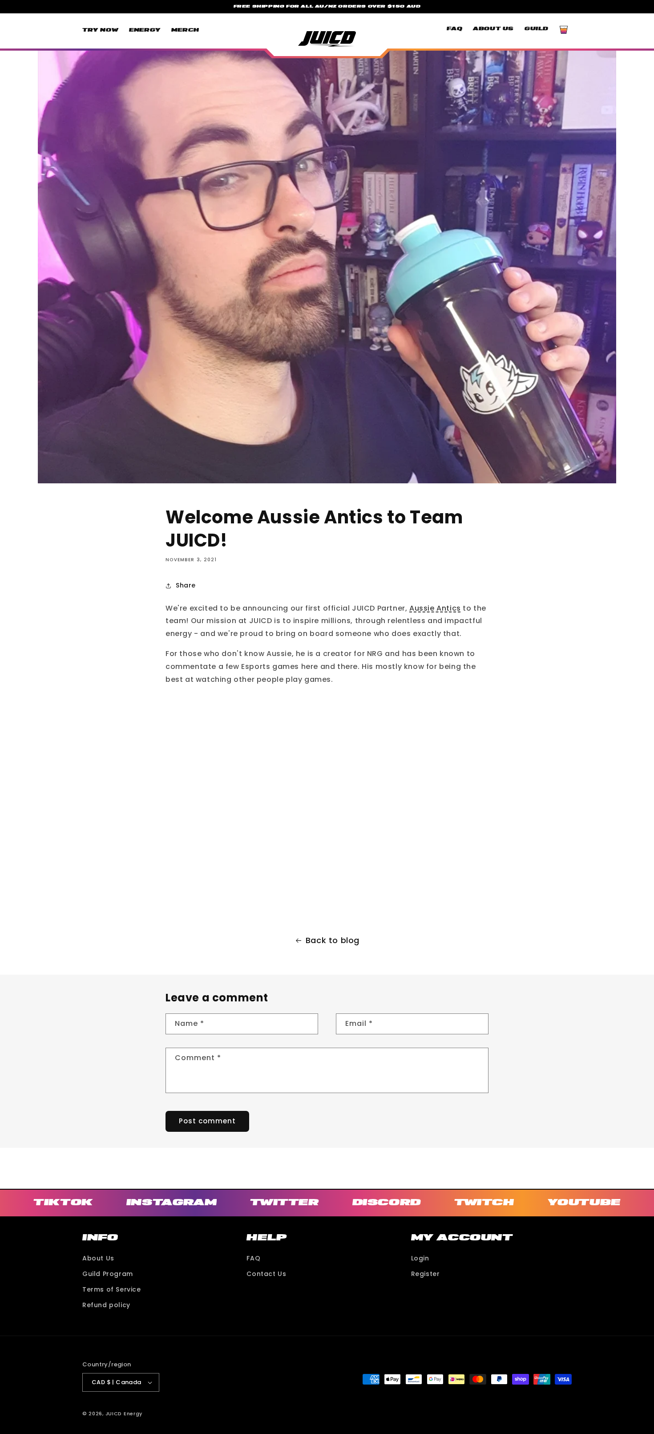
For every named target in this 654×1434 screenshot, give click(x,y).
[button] (563, 30)
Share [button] (186, 585)
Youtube (584, 1202)
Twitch (484, 1202)
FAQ (253, 1258)
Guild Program (107, 1273)
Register (425, 1273)
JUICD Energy (123, 1413)
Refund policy (106, 1304)
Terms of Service (111, 1289)
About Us (98, 1258)
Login (420, 1258)
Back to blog (332, 940)
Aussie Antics (435, 608)
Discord (386, 1202)
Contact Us (266, 1273)
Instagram (171, 1202)
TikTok (63, 1202)
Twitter (284, 1202)
